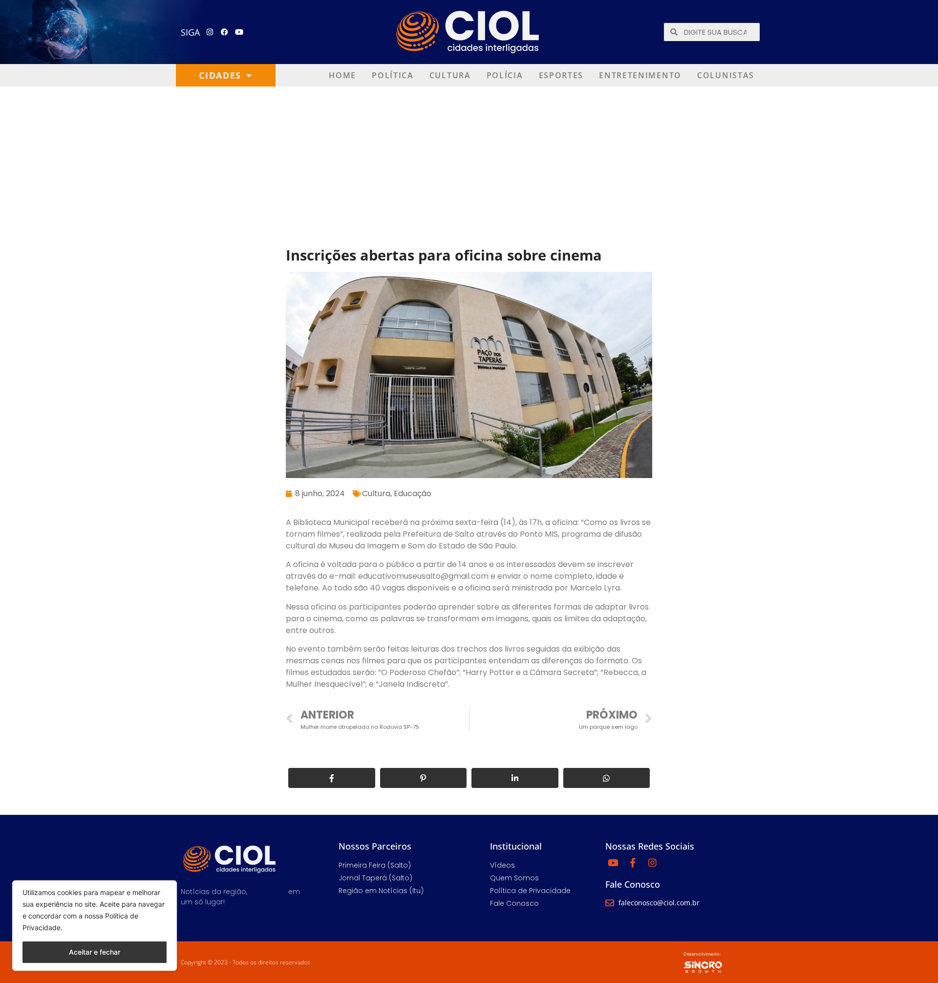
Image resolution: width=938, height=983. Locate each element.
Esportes (561, 75)
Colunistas (725, 75)
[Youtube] (239, 32)
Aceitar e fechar (94, 952)
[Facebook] (224, 32)
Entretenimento (640, 75)
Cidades (220, 75)
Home (342, 75)
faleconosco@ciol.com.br (659, 902)
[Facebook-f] (632, 862)
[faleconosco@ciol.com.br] (609, 902)
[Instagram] (210, 32)
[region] (94, 925)
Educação (412, 493)
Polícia (505, 75)
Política (393, 75)
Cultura (450, 75)
